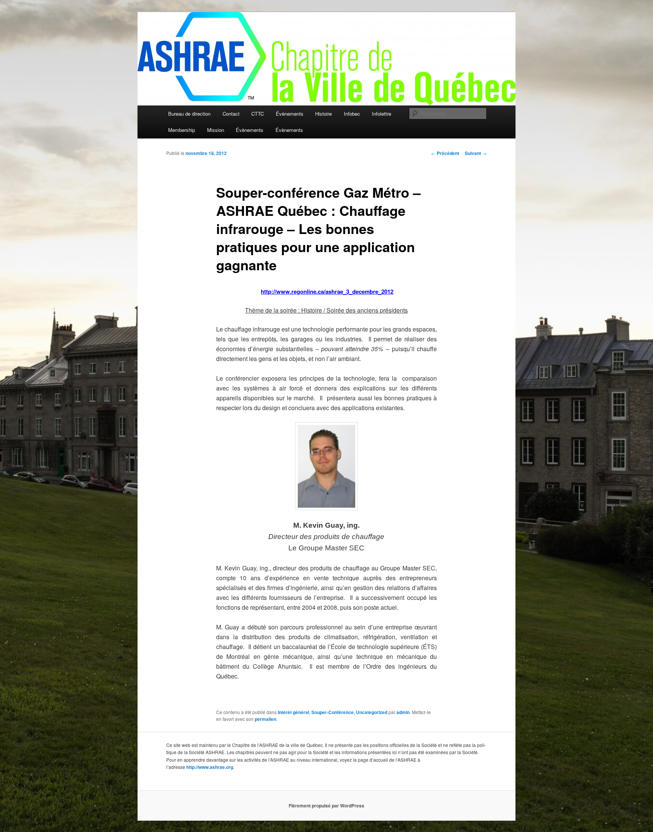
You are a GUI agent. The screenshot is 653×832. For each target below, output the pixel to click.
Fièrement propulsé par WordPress (326, 805)
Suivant (476, 153)
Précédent (445, 153)
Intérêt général (293, 712)
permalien (265, 719)
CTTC (257, 113)
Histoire (323, 113)
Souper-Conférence (332, 712)
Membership (181, 129)
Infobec (352, 113)
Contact (231, 113)
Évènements (289, 113)
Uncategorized (371, 712)
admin (403, 712)
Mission (215, 129)
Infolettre (381, 113)
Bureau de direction (189, 113)
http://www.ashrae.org (209, 767)
